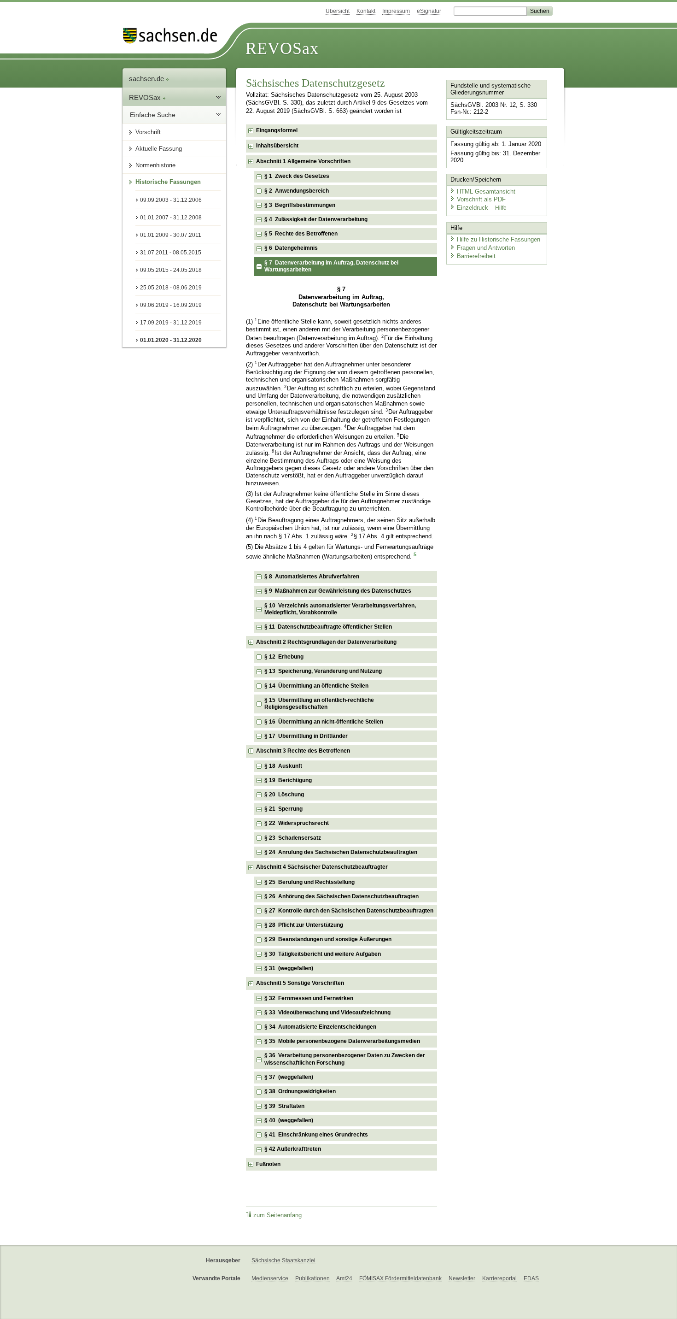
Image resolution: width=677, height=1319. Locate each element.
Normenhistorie (155, 165)
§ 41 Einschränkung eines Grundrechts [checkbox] (316, 1134)
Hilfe (501, 208)
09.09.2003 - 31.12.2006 (171, 200)
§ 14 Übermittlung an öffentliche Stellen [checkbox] (316, 686)
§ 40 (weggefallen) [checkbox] (288, 1120)
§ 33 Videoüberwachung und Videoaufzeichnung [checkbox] (327, 1012)
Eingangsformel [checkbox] (277, 130)
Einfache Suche (152, 114)
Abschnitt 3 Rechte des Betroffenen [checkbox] (303, 751)
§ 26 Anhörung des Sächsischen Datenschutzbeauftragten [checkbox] (341, 896)
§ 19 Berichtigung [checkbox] (288, 780)
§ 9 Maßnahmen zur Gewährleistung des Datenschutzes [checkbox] (337, 591)
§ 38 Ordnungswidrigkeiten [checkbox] (300, 1091)
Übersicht (338, 11)
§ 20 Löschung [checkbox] (284, 794)
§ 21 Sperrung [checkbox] (283, 809)
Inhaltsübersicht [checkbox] (277, 145)
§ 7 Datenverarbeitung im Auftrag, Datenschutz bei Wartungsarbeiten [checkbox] (331, 266)
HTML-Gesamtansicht (486, 191)
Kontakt (365, 11)
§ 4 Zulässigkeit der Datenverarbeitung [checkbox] (316, 219)
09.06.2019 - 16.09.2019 (171, 305)
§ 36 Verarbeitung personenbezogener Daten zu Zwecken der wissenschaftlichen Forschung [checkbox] (344, 1059)
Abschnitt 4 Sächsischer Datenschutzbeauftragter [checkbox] (322, 867)
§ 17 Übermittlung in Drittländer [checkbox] (306, 736)
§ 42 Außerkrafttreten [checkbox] (292, 1149)
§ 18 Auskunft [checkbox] (283, 766)
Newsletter (462, 1278)
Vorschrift (148, 132)
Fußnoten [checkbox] (268, 1164)
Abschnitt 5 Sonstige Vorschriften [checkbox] (300, 983)
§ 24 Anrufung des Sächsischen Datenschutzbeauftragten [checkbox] (340, 852)
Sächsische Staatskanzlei (283, 1260)
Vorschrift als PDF (481, 199)
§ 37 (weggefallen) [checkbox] (288, 1077)
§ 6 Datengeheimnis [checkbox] (291, 248)
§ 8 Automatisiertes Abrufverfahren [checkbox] (311, 576)
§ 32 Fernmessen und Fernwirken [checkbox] (308, 998)
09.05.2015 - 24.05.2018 (171, 270)
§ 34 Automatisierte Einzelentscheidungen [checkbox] (320, 1027)
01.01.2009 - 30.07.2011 (170, 235)
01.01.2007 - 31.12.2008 (171, 217)
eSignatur (429, 11)
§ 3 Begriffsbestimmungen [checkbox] (299, 205)
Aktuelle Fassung (158, 148)
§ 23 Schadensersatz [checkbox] (292, 838)
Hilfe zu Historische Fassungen (498, 239)
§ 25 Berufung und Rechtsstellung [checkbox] (309, 882)
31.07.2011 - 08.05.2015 (170, 252)
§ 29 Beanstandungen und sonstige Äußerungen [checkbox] (327, 939)
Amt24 (344, 1278)
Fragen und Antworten (486, 247)
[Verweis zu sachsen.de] (173, 36)
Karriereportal (499, 1278)
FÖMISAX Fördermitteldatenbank (400, 1278)
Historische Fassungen (168, 181)
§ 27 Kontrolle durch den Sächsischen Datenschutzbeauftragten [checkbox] (348, 910)
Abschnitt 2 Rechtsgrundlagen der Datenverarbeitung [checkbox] (326, 642)
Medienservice (269, 1278)
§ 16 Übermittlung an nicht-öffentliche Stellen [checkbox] (323, 721)
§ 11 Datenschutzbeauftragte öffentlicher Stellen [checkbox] (328, 627)
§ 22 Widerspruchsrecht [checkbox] (296, 823)
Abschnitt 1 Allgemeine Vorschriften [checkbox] (303, 161)
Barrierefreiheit (476, 256)
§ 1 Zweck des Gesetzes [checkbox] (296, 176)
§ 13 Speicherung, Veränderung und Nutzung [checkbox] (323, 671)
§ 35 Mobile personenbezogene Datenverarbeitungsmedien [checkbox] (342, 1041)
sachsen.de (147, 78)
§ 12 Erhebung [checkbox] (283, 657)
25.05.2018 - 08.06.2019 (171, 287)
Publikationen (312, 1278)
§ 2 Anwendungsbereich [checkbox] (296, 191)
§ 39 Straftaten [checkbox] (284, 1106)
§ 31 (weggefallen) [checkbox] (288, 968)
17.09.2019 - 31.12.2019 (171, 322)
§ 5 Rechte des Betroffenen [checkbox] (301, 233)
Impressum (396, 11)
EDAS (531, 1278)
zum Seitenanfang (277, 1215)
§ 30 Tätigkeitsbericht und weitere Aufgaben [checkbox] (322, 954)
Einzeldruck (473, 207)
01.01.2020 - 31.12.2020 (171, 340)
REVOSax (282, 48)
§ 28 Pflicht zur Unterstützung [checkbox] (303, 925)
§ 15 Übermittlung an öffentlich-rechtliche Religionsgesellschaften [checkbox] (319, 704)
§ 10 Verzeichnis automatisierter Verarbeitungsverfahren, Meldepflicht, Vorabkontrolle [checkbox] (340, 609)
